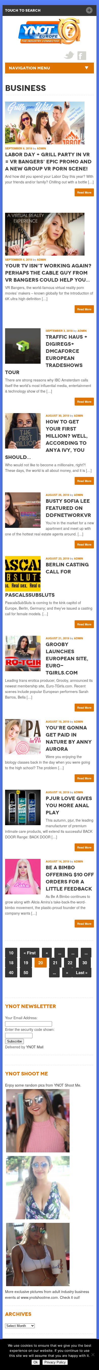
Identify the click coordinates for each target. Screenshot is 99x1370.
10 (11, 953)
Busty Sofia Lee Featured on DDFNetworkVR (68, 508)
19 (26, 963)
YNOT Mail (34, 1046)
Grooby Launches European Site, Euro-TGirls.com (67, 658)
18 (11, 963)
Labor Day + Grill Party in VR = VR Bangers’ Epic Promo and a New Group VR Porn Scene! (48, 161)
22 (70, 963)
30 (84, 963)
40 (11, 972)
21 (55, 963)
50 (26, 972)
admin (41, 148)
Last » (82, 972)
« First (30, 953)
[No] (92, 1354)
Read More (84, 192)
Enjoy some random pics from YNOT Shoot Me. (43, 1085)
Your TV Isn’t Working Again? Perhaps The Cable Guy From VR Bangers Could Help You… (48, 272)
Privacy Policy (55, 1362)
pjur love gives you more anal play (69, 805)
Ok (36, 1362)
